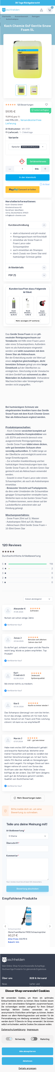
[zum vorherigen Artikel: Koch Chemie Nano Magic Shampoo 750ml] (5, 22)
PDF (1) (12, 275)
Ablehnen (27, 1061)
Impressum (32, 1029)
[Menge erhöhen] (45, 169)
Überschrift (12, 843)
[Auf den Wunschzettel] (46, 105)
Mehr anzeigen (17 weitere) (27, 321)
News (4, 984)
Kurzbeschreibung (18, 225)
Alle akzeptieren (27, 1051)
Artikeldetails (16, 267)
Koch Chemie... (14, 312)
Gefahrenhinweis (38, 161)
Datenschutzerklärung (13, 1029)
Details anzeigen (27, 1068)
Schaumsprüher (14, 929)
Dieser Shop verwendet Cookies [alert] (27, 991)
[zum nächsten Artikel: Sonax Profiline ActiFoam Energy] (12, 22)
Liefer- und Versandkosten (36, 985)
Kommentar (12, 856)
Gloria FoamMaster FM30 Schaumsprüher (27, 932)
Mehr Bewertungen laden (29, 798)
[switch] (9, 1038)
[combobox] (27, 147)
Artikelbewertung (15, 830)
